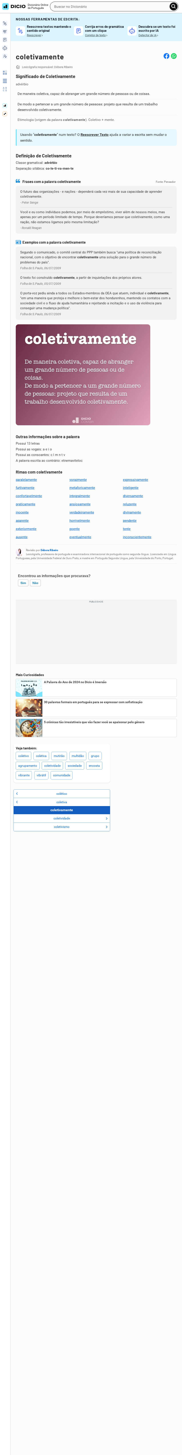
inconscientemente (137, 537)
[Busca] (174, 6)
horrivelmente (79, 521)
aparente (22, 521)
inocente (22, 512)
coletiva (41, 756)
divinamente (132, 512)
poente (74, 529)
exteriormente (26, 529)
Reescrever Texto (95, 134)
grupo (95, 756)
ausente (22, 537)
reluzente (129, 504)
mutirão (59, 756)
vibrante (24, 775)
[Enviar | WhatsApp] (174, 56)
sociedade (75, 765)
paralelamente (26, 480)
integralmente (79, 496)
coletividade (52, 765)
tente (127, 529)
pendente (129, 521)
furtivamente (25, 488)
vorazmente (78, 480)
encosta (94, 765)
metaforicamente (82, 488)
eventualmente (80, 537)
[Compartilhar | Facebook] (166, 56)
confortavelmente (29, 496)
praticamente (25, 504)
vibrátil (41, 775)
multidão (78, 756)
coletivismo (61, 827)
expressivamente (135, 480)
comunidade (61, 775)
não (35, 583)
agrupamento (27, 765)
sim (23, 583)
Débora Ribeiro (49, 550)
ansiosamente (80, 504)
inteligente (130, 488)
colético (61, 793)
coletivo (23, 756)
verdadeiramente (81, 512)
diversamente (133, 496)
